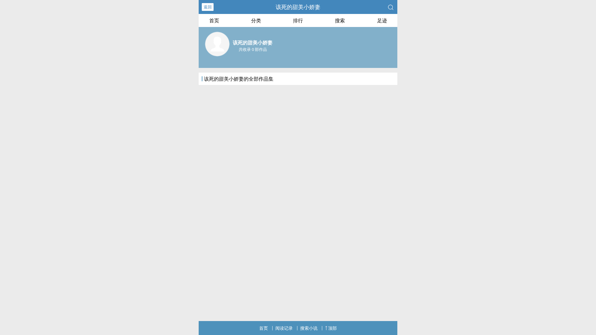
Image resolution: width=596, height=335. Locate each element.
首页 (214, 20)
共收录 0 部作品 (253, 49)
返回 (208, 7)
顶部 (332, 328)
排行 (298, 20)
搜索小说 (309, 328)
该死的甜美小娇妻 (298, 7)
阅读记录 (284, 328)
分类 (256, 20)
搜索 (340, 20)
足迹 (382, 20)
